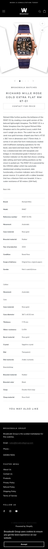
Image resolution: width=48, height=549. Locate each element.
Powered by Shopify (24, 526)
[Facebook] (4, 511)
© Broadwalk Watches (24, 523)
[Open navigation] (3, 11)
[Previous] (14, 81)
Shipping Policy (9, 491)
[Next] (33, 81)
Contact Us (7, 474)
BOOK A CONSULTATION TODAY (24, 2)
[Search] (40, 11)
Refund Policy (9, 487)
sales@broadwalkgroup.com (21, 443)
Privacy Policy (9, 482)
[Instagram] (10, 511)
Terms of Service (10, 495)
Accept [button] (24, 544)
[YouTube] (16, 511)
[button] (12, 538)
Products (7, 478)
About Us (7, 469)
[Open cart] (44, 11)
